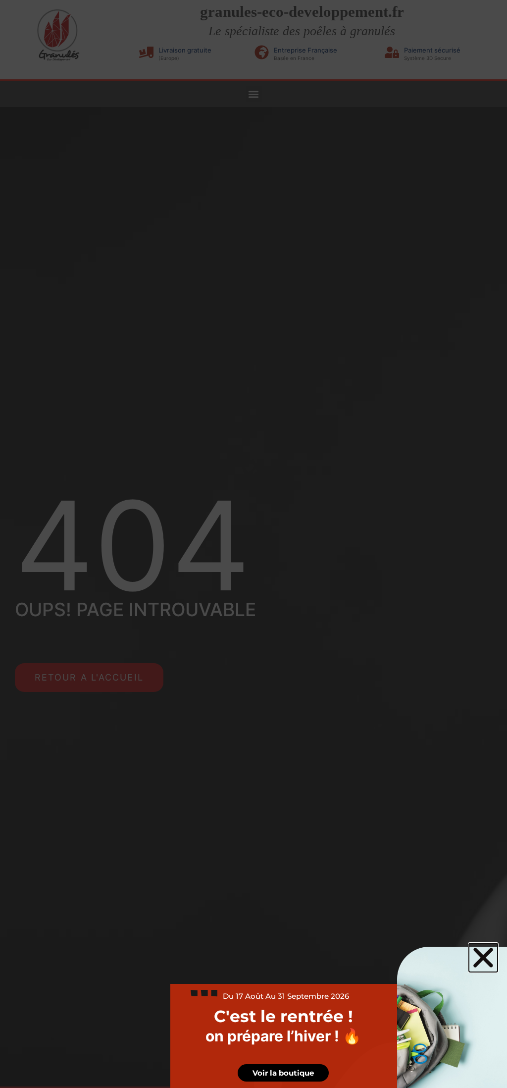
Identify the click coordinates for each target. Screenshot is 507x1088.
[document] (253, 544)
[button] (483, 958)
